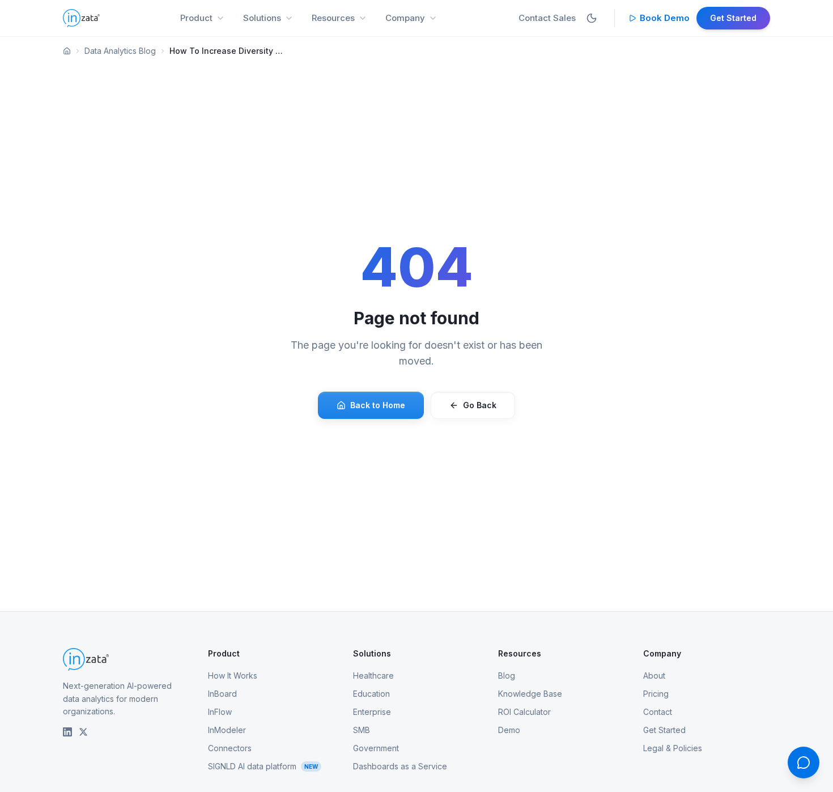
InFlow (220, 712)
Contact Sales (547, 17)
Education (371, 693)
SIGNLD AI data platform (263, 766)
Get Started (733, 18)
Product (196, 17)
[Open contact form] (803, 762)
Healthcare (373, 675)
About (654, 675)
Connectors (230, 748)
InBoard (222, 693)
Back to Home (377, 405)
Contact (657, 712)
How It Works (232, 675)
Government (376, 748)
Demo (509, 730)
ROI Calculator (524, 712)
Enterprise (372, 712)
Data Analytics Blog (120, 51)
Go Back (479, 405)
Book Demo (665, 17)
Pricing (656, 693)
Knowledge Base (530, 693)
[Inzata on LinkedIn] (67, 731)
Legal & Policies (672, 748)
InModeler (227, 730)
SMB (361, 730)
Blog (506, 675)
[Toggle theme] (592, 18)
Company (405, 17)
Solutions (262, 17)
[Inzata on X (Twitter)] (83, 731)
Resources (333, 17)
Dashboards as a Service (400, 766)
